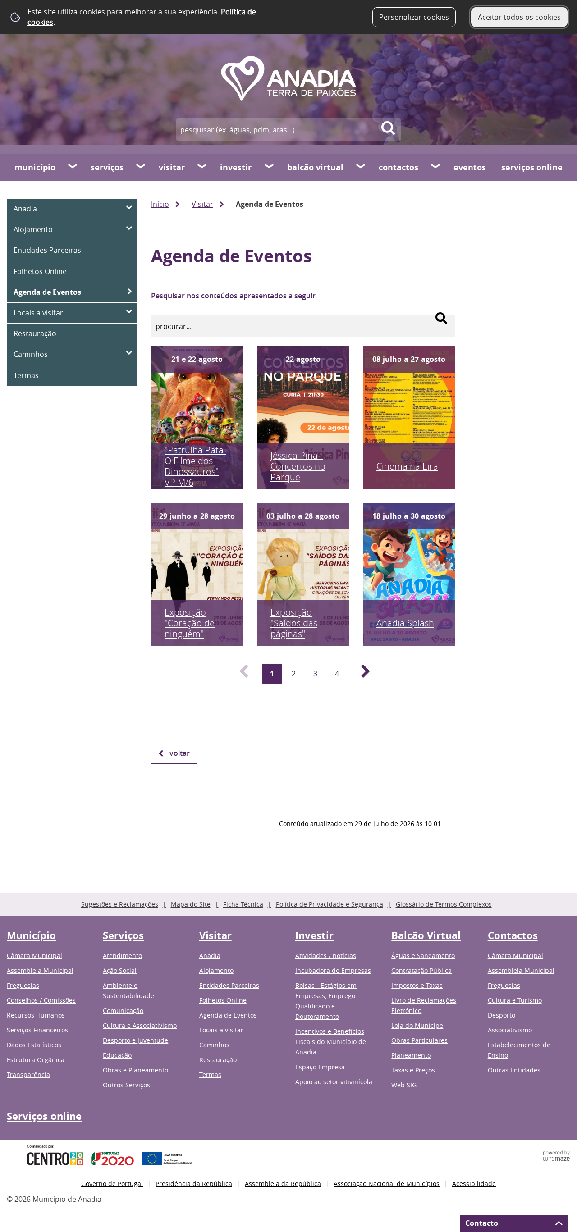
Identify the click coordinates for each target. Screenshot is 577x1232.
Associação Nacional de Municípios (387, 1183)
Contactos (398, 167)
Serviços (107, 167)
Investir (236, 167)
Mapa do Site (191, 904)
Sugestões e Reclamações (119, 904)
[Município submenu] (73, 167)
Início (160, 204)
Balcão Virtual (315, 167)
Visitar (172, 167)
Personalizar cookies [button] (414, 17)
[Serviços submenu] (141, 167)
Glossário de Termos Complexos (444, 904)
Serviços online (532, 167)
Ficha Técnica (243, 904)
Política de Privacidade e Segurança (329, 904)
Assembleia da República (283, 1183)
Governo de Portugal (112, 1183)
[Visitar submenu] (202, 167)
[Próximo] (361, 674)
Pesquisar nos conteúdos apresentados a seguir (233, 296)
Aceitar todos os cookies (519, 17)
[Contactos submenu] (436, 167)
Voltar (179, 753)
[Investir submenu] (269, 167)
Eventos (469, 167)
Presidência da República (194, 1183)
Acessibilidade (474, 1183)
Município (34, 167)
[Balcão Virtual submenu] (361, 167)
